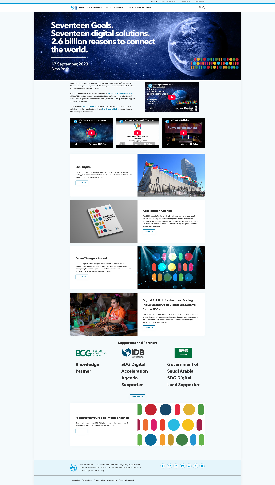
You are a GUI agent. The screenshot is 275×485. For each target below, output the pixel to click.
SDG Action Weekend (89, 107)
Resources (81, 431)
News (148, 7)
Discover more (137, 397)
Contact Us (75, 480)
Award (108, 7)
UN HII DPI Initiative (136, 7)
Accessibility (112, 480)
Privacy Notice (99, 480)
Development (200, 2)
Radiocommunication (168, 2)
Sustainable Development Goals (120, 94)
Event (81, 7)
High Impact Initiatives (110, 109)
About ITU (154, 2)
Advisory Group (120, 7)
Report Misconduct (126, 480)
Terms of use (87, 480)
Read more (81, 183)
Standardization (186, 2)
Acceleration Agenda (94, 7)
